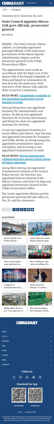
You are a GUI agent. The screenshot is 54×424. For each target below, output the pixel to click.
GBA (4, 10)
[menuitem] (31, 3)
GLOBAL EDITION (30, 412)
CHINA (20, 412)
